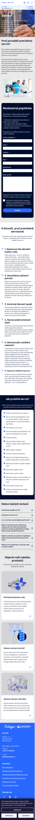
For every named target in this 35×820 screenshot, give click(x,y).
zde (24, 805)
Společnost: (7, 167)
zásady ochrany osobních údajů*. (20, 197)
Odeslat (17, 210)
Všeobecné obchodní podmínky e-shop (15, 775)
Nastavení (17, 810)
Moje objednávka (7, 767)
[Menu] (32, 3)
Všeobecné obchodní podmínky (12, 771)
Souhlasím (26, 816)
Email (5, 145)
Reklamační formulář (9, 782)
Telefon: (6, 152)
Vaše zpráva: (7, 175)
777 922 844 (30, 7)
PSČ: (5, 160)
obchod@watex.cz (6, 7)
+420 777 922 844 (8, 751)
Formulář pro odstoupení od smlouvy (14, 778)
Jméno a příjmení (9, 137)
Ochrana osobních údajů (10, 785)
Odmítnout (9, 816)
